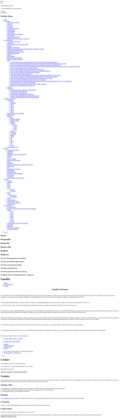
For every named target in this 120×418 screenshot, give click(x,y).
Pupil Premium (11, 56)
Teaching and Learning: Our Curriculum (17, 223)
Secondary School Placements (15, 173)
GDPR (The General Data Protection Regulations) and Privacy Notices (25, 49)
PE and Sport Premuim (13, 53)
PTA (8, 167)
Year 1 (12, 104)
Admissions (10, 151)
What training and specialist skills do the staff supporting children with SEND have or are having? (35, 75)
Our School (7, 21)
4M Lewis (13, 191)
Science (12, 131)
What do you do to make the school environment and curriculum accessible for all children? (33, 76)
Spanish (12, 145)
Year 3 (12, 107)
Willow (12, 222)
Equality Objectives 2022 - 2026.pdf (13, 338)
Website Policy (8, 347)
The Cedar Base (8, 205)
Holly (11, 216)
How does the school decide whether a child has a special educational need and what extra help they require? (38, 63)
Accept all (9, 372)
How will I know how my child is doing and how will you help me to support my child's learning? (35, 65)
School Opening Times (13, 150)
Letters (9, 161)
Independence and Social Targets (15, 113)
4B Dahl (12, 189)
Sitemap (6, 344)
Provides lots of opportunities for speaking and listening (24, 96)
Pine (11, 219)
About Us (9, 24)
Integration (10, 226)
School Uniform (11, 172)
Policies (9, 55)
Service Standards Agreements (15, 34)
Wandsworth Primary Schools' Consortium (18, 38)
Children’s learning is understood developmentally (23, 90)
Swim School (10, 175)
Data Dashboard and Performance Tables (17, 44)
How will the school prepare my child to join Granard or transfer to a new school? (31, 78)
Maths (12, 118)
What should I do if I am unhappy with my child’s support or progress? (28, 84)
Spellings (12, 123)
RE (11, 138)
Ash (11, 213)
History (12, 135)
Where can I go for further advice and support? (22, 85)
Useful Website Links (12, 201)
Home (5, 19)
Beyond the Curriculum (13, 227)
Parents (6, 148)
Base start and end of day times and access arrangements (21, 208)
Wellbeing (9, 88)
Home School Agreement (13, 160)
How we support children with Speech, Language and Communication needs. (30, 71)
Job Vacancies (10, 35)
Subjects (9, 116)
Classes (9, 210)
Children (6, 179)
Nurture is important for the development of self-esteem (24, 97)
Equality (9, 46)
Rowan (12, 220)
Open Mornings (11, 31)
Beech (12, 214)
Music (12, 141)
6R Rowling (13, 197)
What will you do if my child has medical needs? (23, 82)
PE (11, 140)
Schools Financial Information (15, 59)
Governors (10, 27)
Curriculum (10, 100)
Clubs (8, 157)
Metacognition (11, 115)
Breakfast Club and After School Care (17, 154)
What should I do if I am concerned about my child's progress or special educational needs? (33, 62)
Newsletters (10, 163)
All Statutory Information (13, 41)
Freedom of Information (13, 47)
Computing (13, 132)
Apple (12, 211)
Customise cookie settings (20, 372)
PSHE (12, 137)
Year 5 (12, 110)
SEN (8, 60)
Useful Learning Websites (13, 203)
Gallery (9, 198)
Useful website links (12, 229)
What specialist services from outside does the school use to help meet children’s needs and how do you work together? (41, 81)
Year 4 (12, 109)
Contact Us (10, 25)
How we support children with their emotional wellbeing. (25, 72)
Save (15, 416)
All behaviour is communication (18, 93)
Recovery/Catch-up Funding (14, 57)
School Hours (10, 33)
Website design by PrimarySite (12, 353)
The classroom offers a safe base (18, 91)
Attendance (10, 153)
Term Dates (10, 176)
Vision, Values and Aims (13, 37)
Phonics (12, 122)
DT (11, 144)
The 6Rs (9, 87)
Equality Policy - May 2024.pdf (12, 341)
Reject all (3, 372)
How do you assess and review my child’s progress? (23, 68)
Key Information (8, 40)
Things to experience (12, 147)
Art (11, 142)
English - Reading (15, 119)
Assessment (10, 43)
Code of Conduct (11, 159)
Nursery (12, 101)
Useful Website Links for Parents (15, 178)
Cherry (12, 217)
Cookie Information (9, 345)
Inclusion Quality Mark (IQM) (15, 50)
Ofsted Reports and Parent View (15, 52)
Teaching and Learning (10, 98)
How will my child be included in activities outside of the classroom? (28, 79)
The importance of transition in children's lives (22, 94)
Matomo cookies (9, 398)
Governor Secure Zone (13, 28)
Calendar (9, 156)
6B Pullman (13, 195)
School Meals (10, 170)
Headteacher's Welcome (13, 22)
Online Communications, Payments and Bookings (20, 164)
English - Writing (14, 120)
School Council (11, 200)
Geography (13, 134)
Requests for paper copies (13, 169)
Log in (5, 232)
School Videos (11, 204)
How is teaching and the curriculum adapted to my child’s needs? (27, 69)
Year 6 (12, 112)
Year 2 (12, 106)
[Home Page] (1, 3)
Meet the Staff (10, 30)
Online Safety (10, 166)
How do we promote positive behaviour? (21, 74)
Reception (13, 103)
